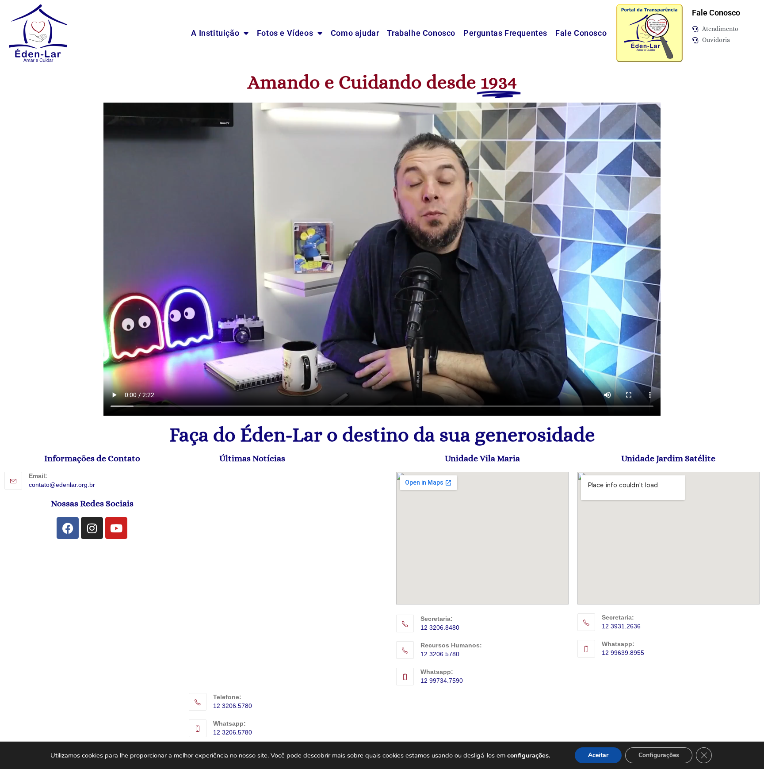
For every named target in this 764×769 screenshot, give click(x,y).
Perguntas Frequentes (505, 33)
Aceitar (598, 755)
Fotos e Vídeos (285, 33)
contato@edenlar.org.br (62, 484)
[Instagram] (92, 528)
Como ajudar (355, 33)
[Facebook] (68, 528)
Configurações (658, 755)
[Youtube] (116, 528)
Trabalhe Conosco (421, 33)
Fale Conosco (581, 33)
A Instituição (215, 33)
